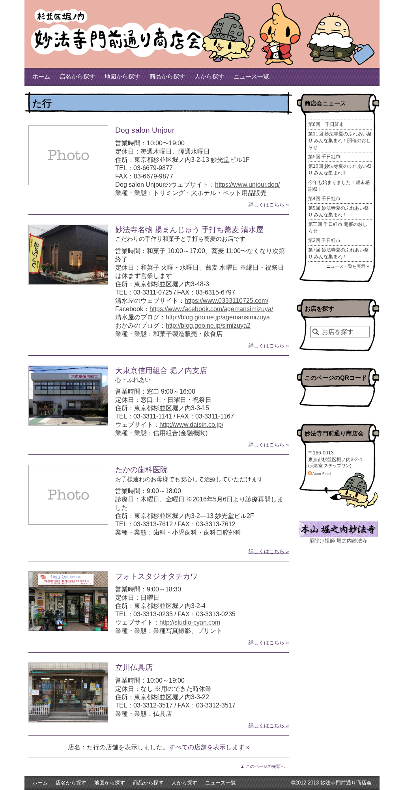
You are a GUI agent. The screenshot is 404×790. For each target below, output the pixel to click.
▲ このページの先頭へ (262, 766)
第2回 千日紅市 (324, 240)
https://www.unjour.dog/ (247, 184)
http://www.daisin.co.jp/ (191, 424)
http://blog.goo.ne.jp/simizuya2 (208, 325)
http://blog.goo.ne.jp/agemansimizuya (218, 317)
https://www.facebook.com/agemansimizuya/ (211, 309)
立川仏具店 (134, 667)
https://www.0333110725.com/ (226, 300)
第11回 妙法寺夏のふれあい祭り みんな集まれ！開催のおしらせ (340, 140)
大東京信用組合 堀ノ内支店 (161, 370)
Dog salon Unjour (144, 130)
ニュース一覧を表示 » (347, 266)
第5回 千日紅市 (324, 157)
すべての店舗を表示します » (209, 747)
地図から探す (122, 76)
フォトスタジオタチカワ (156, 576)
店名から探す (77, 76)
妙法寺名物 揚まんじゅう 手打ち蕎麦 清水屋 (189, 229)
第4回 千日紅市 (324, 198)
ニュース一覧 (251, 76)
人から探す (209, 76)
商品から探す (167, 76)
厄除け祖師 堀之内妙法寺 (338, 541)
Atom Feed (321, 474)
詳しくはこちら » (269, 205)
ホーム (41, 76)
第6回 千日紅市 (326, 124)
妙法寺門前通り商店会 (119, 31)
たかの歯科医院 (141, 469)
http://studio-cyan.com (189, 622)
